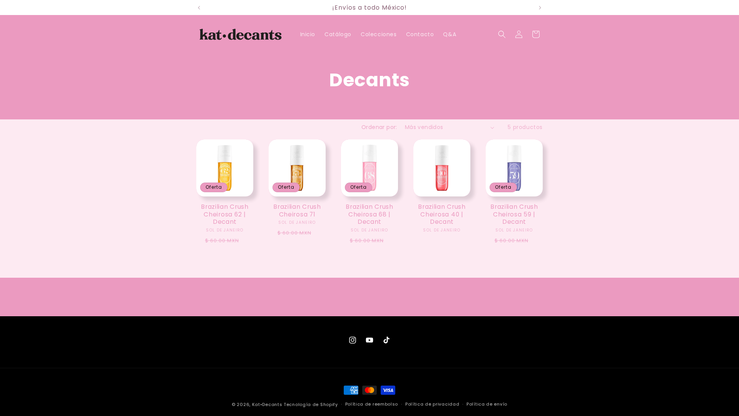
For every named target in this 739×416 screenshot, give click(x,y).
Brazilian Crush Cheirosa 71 (297, 210)
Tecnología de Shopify (311, 404)
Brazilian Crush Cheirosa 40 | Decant (442, 214)
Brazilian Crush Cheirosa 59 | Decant (514, 214)
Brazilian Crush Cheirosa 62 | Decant (225, 214)
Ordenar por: (379, 127)
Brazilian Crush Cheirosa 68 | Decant (369, 214)
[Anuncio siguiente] (540, 7)
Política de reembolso (371, 404)
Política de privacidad (432, 404)
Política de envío (486, 404)
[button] (501, 34)
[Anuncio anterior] (199, 7)
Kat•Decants (267, 404)
